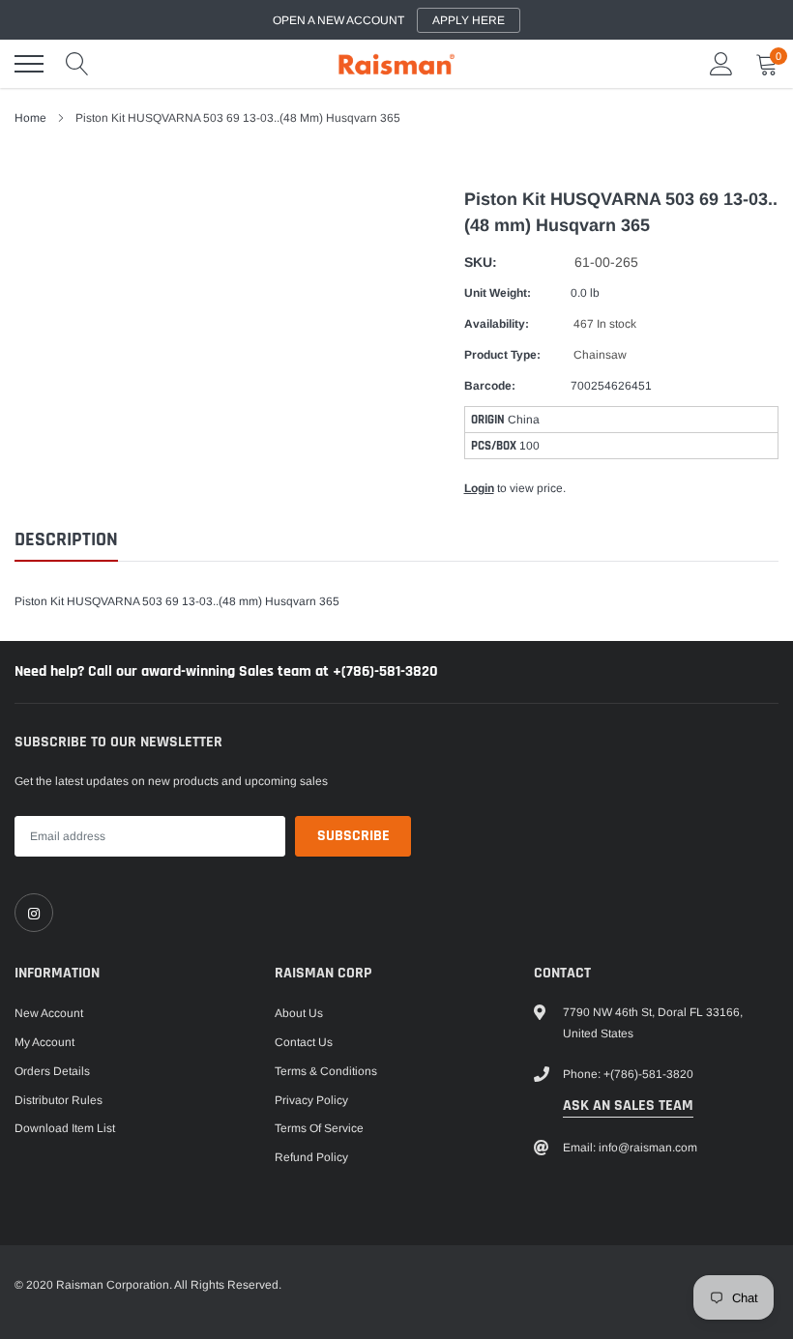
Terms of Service (319, 1128)
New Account (49, 1013)
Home (30, 118)
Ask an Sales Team (628, 1105)
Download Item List (65, 1128)
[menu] (29, 63)
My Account (44, 1042)
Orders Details (52, 1071)
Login (479, 488)
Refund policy (311, 1157)
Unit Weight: (497, 293)
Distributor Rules (59, 1100)
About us (299, 1013)
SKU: (480, 262)
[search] (77, 64)
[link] (34, 912)
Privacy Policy (311, 1100)
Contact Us (304, 1042)
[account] (721, 64)
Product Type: (502, 355)
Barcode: (489, 386)
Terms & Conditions (326, 1071)
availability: (496, 324)
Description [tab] (66, 540)
